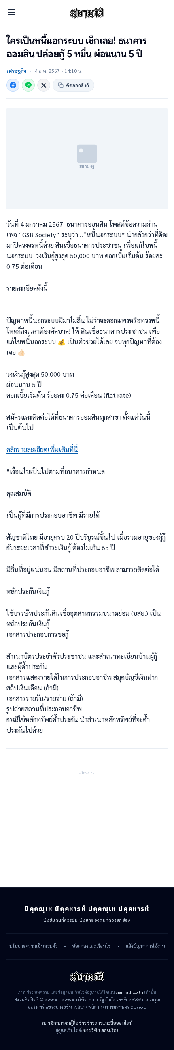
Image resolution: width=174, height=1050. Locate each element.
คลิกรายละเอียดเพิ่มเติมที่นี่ (42, 449)
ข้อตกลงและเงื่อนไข (91, 946)
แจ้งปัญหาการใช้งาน (145, 946)
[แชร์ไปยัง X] (43, 85)
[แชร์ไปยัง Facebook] (12, 85)
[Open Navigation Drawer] (11, 12)
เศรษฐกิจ (16, 70)
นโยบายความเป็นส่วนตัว (33, 946)
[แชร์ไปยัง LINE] (28, 85)
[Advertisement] (87, 827)
